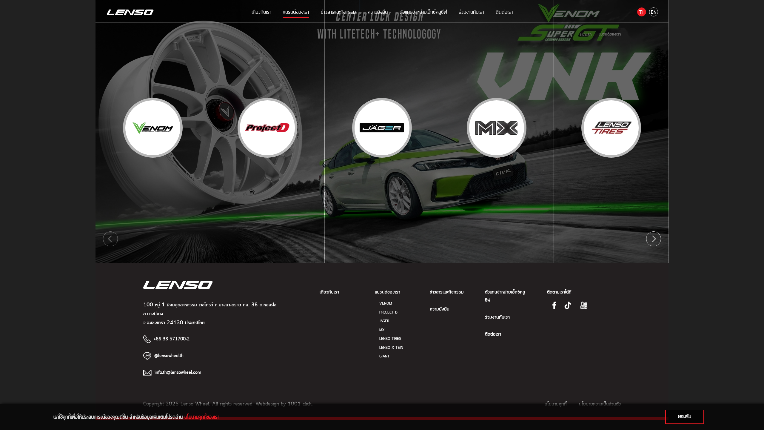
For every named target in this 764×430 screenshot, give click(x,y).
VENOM (385, 303)
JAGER (384, 321)
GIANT (384, 356)
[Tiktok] (567, 305)
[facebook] (554, 305)
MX (382, 330)
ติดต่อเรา (504, 12)
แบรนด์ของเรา (296, 12)
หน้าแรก (586, 34)
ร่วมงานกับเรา (471, 12)
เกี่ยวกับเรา (261, 12)
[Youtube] (584, 305)
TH (642, 12)
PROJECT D (388, 312)
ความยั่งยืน (378, 12)
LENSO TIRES (390, 339)
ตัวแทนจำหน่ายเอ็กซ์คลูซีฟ (423, 12)
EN (654, 12)
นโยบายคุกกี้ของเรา (201, 417)
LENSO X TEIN (391, 348)
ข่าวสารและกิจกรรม (338, 12)
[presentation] (110, 238)
